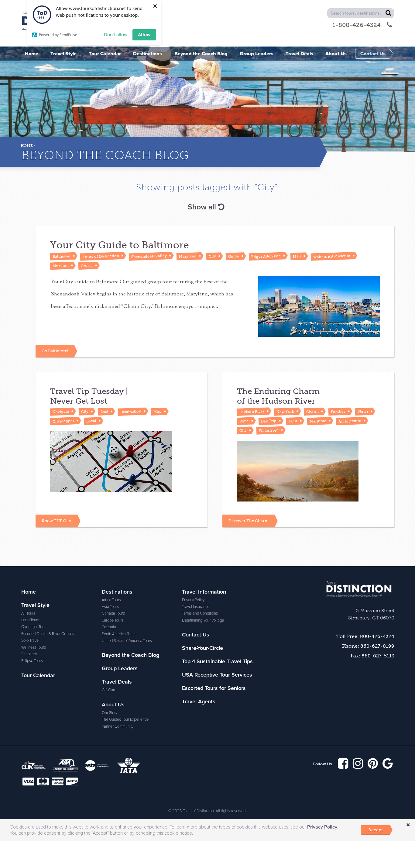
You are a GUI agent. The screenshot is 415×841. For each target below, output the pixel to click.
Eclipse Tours (32, 660)
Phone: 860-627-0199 (368, 646)
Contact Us (195, 634)
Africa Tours (111, 600)
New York (285, 411)
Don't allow (116, 34)
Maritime (318, 421)
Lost (104, 411)
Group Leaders (120, 668)
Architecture (349, 421)
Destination (130, 411)
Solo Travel (30, 640)
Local (91, 421)
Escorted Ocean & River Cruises (47, 633)
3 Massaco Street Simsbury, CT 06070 (371, 614)
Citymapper (63, 421)
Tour (293, 421)
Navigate (61, 411)
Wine (244, 421)
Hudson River (251, 411)
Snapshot (29, 654)
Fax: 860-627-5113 (372, 656)
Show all (203, 207)
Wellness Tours (33, 647)
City (212, 256)
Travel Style (35, 605)
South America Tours (118, 634)
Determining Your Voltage (203, 620)
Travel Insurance (195, 606)
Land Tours (30, 620)
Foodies (338, 411)
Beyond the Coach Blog (130, 655)
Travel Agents (198, 701)
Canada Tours (113, 613)
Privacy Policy (193, 600)
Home (27, 145)
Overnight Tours (34, 626)
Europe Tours (112, 620)
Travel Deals (117, 681)
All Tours (28, 613)
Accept (375, 829)
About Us (113, 704)
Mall (297, 256)
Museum (61, 265)
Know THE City (56, 521)
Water (363, 411)
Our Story (109, 712)
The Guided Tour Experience (125, 719)
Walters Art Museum (331, 256)
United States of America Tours (127, 640)
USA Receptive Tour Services (217, 674)
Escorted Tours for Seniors (214, 688)
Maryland (188, 256)
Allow (144, 34)
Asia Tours (110, 606)
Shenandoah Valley (149, 256)
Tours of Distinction (101, 256)
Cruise (87, 265)
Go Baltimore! (55, 351)
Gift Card (109, 690)
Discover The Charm (248, 521)
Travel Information (204, 591)
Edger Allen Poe (266, 256)
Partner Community (117, 726)
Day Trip (268, 421)
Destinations (117, 591)
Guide (233, 256)
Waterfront (269, 430)
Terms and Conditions (200, 613)
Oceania (109, 627)
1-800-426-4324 (356, 25)
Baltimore (61, 256)
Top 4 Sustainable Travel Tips (217, 661)
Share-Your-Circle (202, 648)
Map (157, 411)
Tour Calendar (38, 675)
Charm (312, 411)
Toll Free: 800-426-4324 (365, 636)
